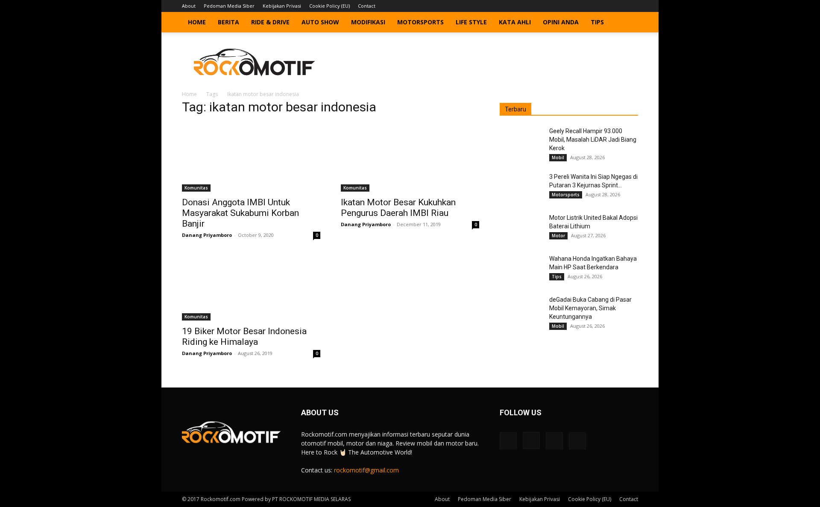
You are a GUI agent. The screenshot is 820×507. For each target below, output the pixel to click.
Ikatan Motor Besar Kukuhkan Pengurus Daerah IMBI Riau (398, 207)
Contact (366, 6)
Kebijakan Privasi (282, 6)
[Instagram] (603, 6)
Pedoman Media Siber (229, 6)
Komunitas (196, 188)
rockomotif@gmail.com (366, 470)
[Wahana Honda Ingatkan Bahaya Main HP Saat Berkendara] (521, 269)
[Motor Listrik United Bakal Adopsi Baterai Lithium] (521, 228)
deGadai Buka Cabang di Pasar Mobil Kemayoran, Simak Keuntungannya (590, 308)
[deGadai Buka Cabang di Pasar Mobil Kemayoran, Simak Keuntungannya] (521, 310)
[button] (628, 23)
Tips (597, 22)
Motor (558, 236)
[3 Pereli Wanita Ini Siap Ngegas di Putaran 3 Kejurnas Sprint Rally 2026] (521, 187)
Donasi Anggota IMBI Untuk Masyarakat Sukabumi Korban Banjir (240, 213)
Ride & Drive (270, 22)
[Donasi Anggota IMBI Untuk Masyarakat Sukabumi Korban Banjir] (251, 157)
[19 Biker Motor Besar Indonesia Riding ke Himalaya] (251, 286)
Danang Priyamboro (207, 235)
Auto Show (320, 22)
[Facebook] (589, 6)
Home (197, 22)
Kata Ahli (515, 22)
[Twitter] (617, 6)
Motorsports (420, 22)
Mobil (558, 157)
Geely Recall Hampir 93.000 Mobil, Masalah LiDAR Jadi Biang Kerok (592, 140)
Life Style (471, 22)
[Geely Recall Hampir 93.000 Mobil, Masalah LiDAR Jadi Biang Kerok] (521, 142)
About (189, 6)
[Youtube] (631, 6)
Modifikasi (368, 22)
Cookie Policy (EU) (329, 6)
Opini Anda (561, 22)
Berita (228, 22)
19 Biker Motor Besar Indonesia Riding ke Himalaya (244, 336)
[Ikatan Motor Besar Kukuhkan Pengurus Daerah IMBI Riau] (410, 157)
